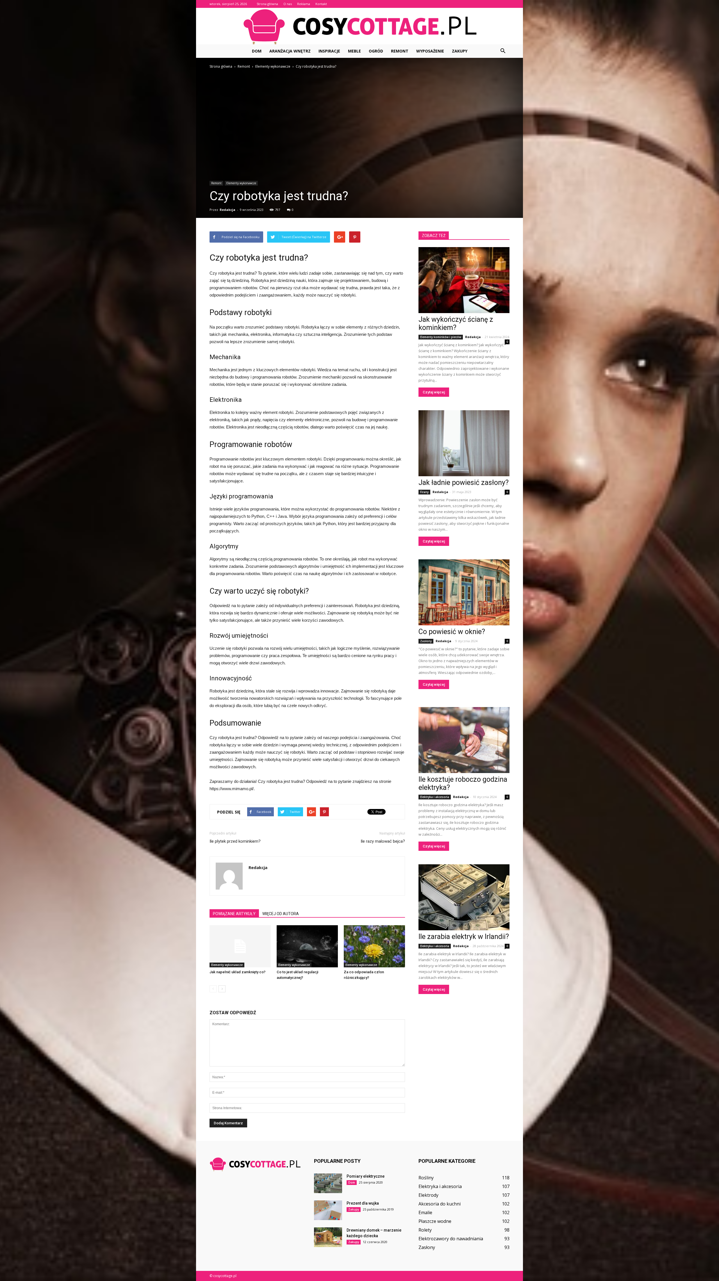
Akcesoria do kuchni (439, 1204)
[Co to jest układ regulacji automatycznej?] (307, 946)
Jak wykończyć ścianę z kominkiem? (455, 323)
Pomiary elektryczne (365, 1176)
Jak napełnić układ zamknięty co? (237, 972)
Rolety (425, 1230)
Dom (256, 51)
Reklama (303, 4)
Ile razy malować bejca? (383, 841)
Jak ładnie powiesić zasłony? (463, 482)
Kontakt (321, 4)
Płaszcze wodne (434, 1221)
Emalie (425, 1212)
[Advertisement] (359, 111)
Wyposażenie (430, 51)
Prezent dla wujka (363, 1203)
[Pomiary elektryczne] (328, 1183)
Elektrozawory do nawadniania (450, 1239)
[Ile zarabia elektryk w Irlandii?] (463, 897)
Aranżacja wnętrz (290, 51)
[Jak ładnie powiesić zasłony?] (463, 443)
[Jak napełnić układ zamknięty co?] (240, 946)
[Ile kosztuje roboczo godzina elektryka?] (463, 740)
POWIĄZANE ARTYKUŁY (234, 913)
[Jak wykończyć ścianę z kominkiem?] (463, 280)
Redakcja (227, 210)
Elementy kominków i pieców (440, 337)
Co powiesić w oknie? (451, 632)
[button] (502, 51)
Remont (399, 51)
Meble (354, 51)
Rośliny (426, 1178)
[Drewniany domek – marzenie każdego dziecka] (328, 1237)
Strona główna (267, 4)
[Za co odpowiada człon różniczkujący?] (374, 946)
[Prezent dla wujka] (328, 1210)
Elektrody (428, 1195)
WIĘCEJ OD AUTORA (280, 913)
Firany (424, 492)
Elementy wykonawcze (241, 183)
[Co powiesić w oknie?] (463, 592)
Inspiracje (329, 51)
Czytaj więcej (434, 392)
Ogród (376, 51)
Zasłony (426, 641)
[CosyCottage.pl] (359, 26)
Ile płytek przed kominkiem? (235, 841)
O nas (287, 4)
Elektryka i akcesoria (434, 797)
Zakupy (459, 51)
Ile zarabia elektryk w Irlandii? (463, 937)
